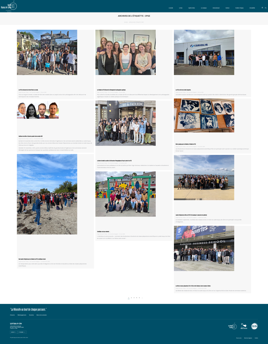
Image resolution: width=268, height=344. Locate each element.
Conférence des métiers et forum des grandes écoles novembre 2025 (31, 136)
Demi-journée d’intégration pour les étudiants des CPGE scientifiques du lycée (32, 259)
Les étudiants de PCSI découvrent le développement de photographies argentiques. (111, 90)
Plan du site (238, 338)
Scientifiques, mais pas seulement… (103, 231)
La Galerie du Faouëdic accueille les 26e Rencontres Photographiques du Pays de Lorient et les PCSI (114, 161)
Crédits (256, 338)
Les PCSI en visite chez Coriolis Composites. (183, 90)
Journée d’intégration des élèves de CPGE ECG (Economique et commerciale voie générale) (191, 215)
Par (35, 92)
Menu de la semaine (42, 315)
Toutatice (31, 315)
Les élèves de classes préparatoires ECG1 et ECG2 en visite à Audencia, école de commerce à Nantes (193, 286)
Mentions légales (248, 338)
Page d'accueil (22, 92)
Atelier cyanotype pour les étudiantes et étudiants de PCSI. (186, 144)
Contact (13, 332)
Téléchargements (22, 315)
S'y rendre (21, 332)
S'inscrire (12, 315)
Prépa (27, 92)
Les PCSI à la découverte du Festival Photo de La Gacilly (28, 90)
